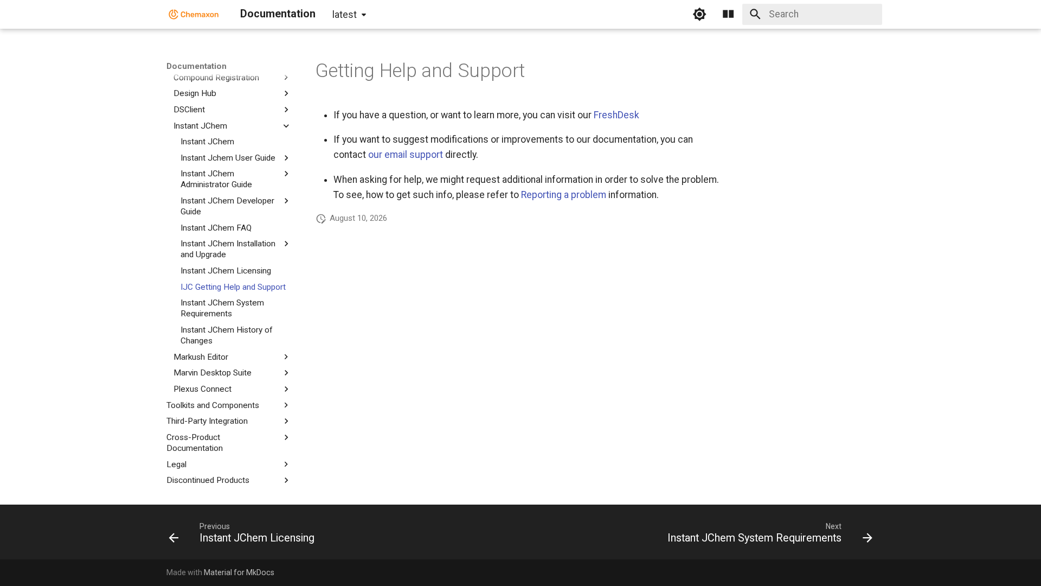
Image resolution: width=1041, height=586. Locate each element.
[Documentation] (194, 14)
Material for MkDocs (239, 572)
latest (344, 14)
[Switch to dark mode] (699, 14)
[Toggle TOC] (728, 14)
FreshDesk (616, 115)
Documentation (196, 66)
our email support (405, 154)
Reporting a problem (563, 194)
